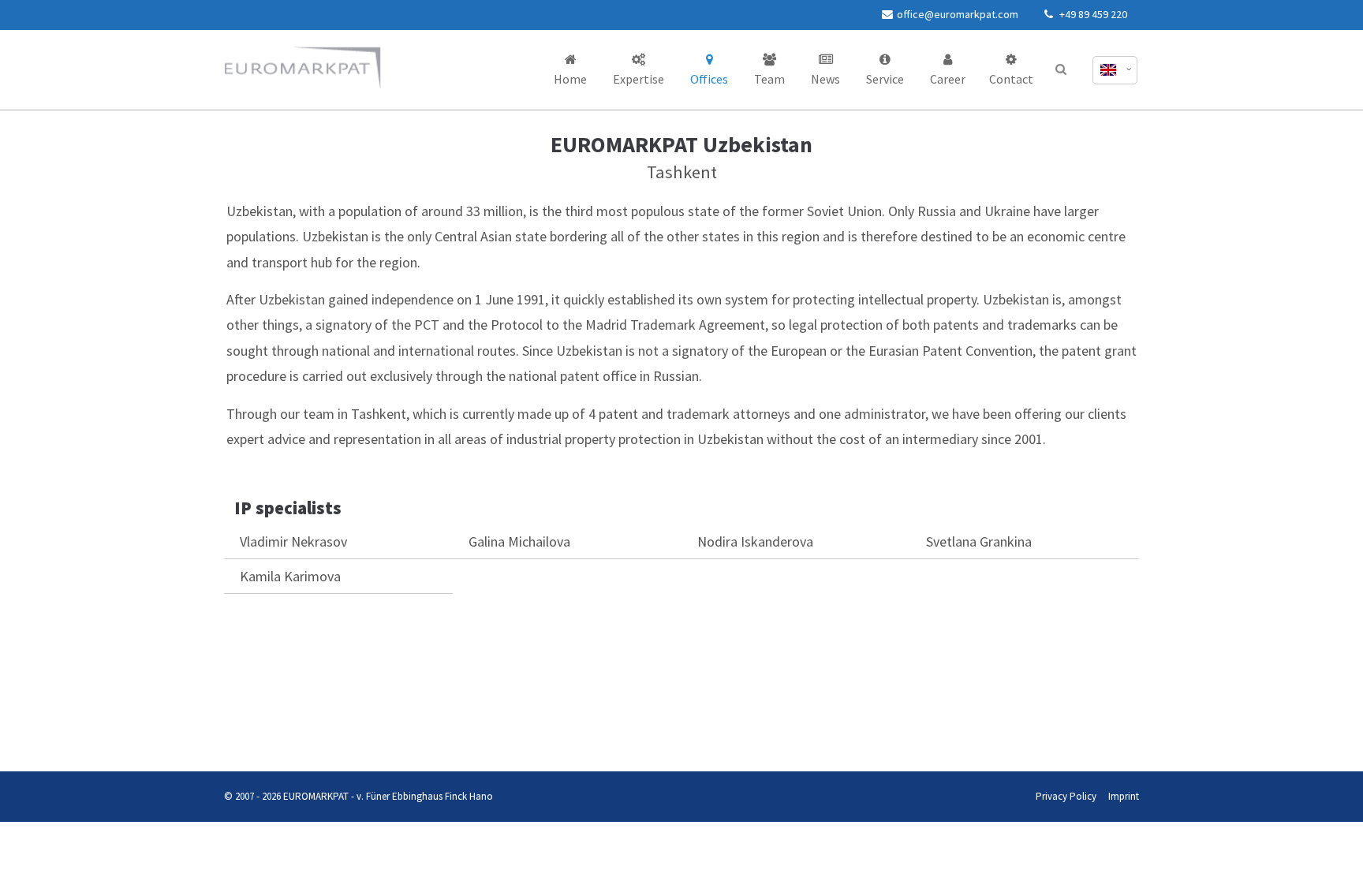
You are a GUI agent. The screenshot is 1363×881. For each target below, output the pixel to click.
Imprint (256, 740)
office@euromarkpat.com (957, 14)
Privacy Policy (221, 740)
